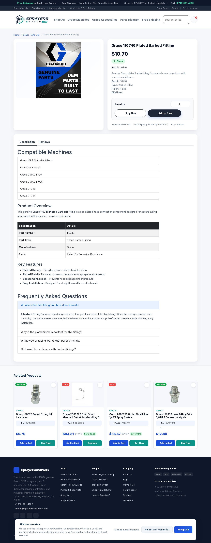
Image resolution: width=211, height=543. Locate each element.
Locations (128, 500)
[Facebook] (16, 515)
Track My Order (100, 484)
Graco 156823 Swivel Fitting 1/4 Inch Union (34, 416)
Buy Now (131, 113)
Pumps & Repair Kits (70, 490)
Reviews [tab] (44, 141)
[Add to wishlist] (186, 113)
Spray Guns (66, 495)
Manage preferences (126, 529)
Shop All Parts (67, 500)
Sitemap (127, 495)
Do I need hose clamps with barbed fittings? (48, 349)
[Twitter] (29, 515)
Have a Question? (101, 495)
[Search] (186, 20)
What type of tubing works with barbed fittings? (50, 340)
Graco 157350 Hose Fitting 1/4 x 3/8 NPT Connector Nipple (174, 416)
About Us (128, 474)
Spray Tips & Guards (71, 484)
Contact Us (129, 484)
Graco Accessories (104, 19)
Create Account (189, 8)
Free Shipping (151, 19)
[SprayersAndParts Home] (32, 20)
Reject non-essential (157, 529)
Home (16, 35)
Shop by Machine (57, 8)
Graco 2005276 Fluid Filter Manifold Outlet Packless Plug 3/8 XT (82, 416)
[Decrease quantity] (173, 104)
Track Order (162, 8)
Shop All (59, 19)
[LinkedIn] (22, 515)
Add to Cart (165, 113)
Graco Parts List (31, 35)
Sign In (175, 8)
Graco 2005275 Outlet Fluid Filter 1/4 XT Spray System (128, 416)
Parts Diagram (38, 8)
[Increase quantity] (187, 104)
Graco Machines (78, 19)
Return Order (129, 490)
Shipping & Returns (101, 490)
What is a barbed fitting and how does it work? (50, 305)
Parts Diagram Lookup (103, 474)
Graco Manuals (21, 8)
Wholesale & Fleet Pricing (82, 8)
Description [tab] (27, 141)
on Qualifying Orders (36, 3)
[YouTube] (36, 515)
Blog (125, 479)
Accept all (183, 529)
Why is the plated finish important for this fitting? (51, 332)
